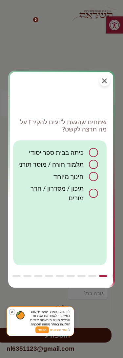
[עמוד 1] (103, 276)
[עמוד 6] (49, 276)
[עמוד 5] (60, 276)
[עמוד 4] (71, 276)
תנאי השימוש (59, 329)
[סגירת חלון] (104, 81)
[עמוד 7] (38, 276)
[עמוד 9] (16, 276)
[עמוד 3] (81, 276)
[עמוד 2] (92, 276)
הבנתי (42, 330)
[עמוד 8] (27, 276)
